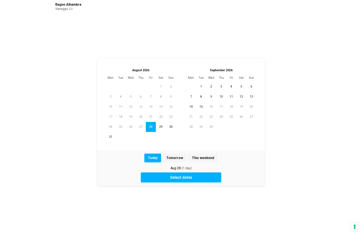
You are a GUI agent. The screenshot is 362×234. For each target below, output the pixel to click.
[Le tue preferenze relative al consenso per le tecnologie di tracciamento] (355, 227)
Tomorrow (174, 158)
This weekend (203, 158)
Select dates (181, 177)
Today (153, 158)
